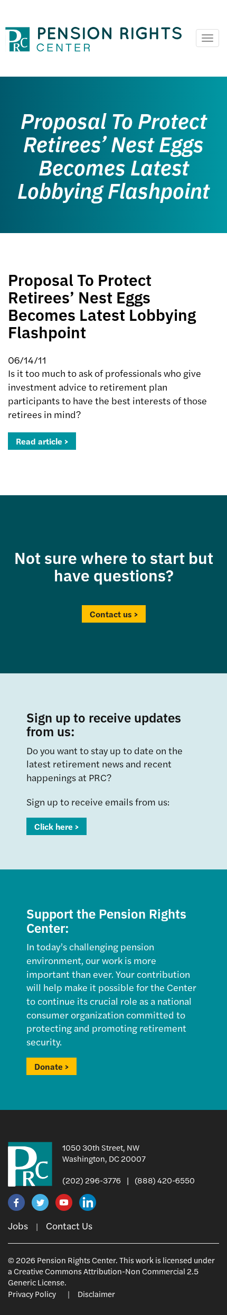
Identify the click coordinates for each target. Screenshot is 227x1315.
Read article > (42, 441)
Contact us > (114, 614)
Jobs (18, 1225)
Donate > (51, 1066)
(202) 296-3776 (91, 1180)
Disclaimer (96, 1293)
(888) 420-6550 (165, 1180)
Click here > (56, 826)
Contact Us (69, 1225)
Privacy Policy (32, 1293)
